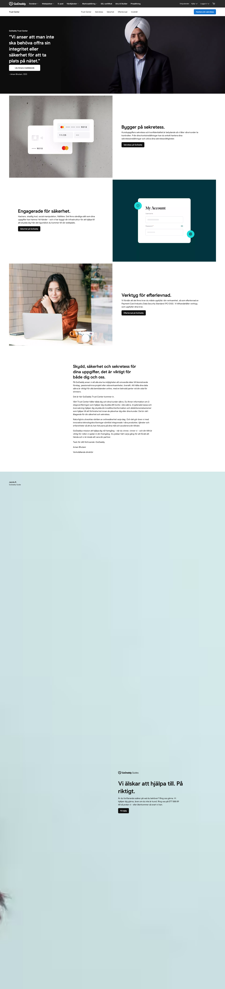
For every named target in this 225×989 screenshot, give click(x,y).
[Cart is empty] (213, 3)
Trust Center (86, 12)
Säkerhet (110, 12)
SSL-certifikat (106, 4)
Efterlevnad (122, 12)
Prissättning (136, 4)
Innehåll (134, 12)
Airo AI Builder (121, 4)
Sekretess (99, 12)
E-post (60, 4)
